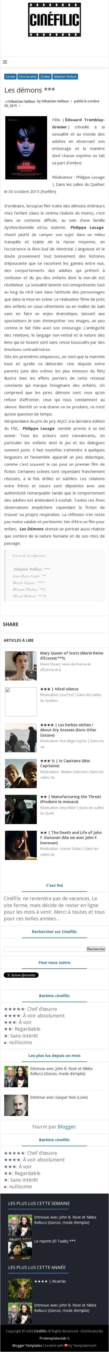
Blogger (67, 1126)
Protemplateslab (53, 1338)
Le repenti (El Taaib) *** (55, 1241)
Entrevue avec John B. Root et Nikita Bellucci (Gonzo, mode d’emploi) (61, 1071)
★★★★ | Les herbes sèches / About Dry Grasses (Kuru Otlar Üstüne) (68, 730)
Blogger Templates (27, 1345)
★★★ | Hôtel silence (59, 688)
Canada (10, 76)
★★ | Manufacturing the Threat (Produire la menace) (70, 799)
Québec (45, 76)
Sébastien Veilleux (65, 76)
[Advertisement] (56, 46)
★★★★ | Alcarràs (50, 1281)
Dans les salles (28, 76)
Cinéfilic (40, 1331)
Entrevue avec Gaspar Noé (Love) (59, 1097)
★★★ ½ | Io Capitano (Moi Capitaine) (65, 763)
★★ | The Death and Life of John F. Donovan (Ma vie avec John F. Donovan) (71, 837)
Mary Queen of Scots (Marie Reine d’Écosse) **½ (71, 655)
